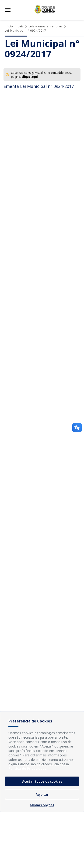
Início (9, 26)
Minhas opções (42, 805)
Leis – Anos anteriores (45, 26)
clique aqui (29, 77)
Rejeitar (42, 794)
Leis (21, 26)
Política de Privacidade (27, 768)
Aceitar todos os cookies (42, 781)
